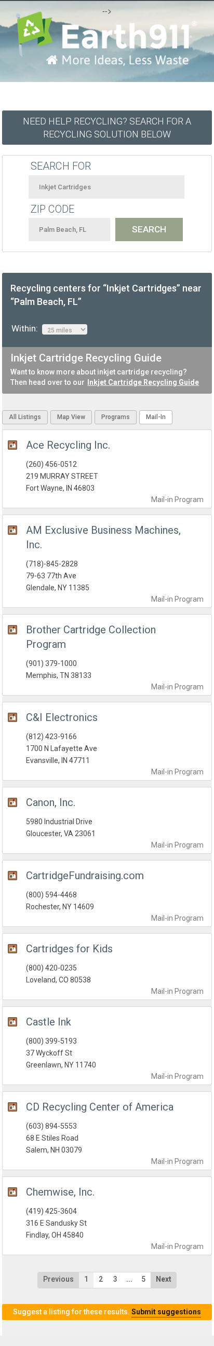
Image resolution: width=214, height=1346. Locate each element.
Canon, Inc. (50, 802)
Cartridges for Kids (69, 948)
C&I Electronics (62, 717)
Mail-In (156, 417)
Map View (71, 417)
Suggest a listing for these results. (107, 1312)
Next (163, 1279)
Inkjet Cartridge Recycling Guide (143, 382)
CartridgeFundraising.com (85, 875)
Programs (115, 417)
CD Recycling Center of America (99, 1107)
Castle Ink (48, 1022)
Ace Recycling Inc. (68, 445)
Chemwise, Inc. (60, 1192)
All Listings (25, 417)
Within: (26, 328)
